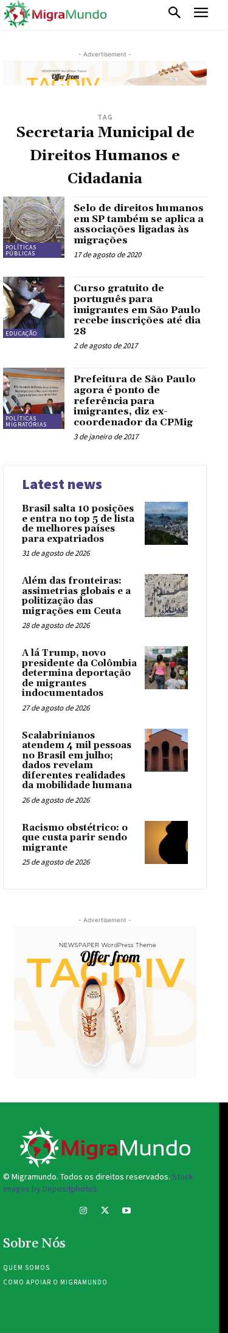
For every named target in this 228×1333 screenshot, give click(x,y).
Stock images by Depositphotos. (98, 1182)
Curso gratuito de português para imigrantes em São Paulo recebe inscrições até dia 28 (137, 309)
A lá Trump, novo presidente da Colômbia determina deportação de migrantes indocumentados (79, 673)
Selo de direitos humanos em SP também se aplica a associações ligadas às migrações (139, 224)
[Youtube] (126, 1212)
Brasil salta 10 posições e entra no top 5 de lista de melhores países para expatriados (78, 524)
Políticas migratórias (26, 421)
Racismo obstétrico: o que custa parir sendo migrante (75, 838)
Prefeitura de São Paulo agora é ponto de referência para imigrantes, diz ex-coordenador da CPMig (135, 400)
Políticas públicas (20, 250)
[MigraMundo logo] (54, 14)
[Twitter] (104, 1212)
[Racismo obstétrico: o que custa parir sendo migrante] (166, 842)
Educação (21, 333)
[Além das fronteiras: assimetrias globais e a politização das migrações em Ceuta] (166, 595)
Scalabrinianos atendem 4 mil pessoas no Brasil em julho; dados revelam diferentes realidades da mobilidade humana (77, 761)
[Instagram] (83, 1212)
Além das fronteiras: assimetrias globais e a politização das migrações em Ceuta (76, 596)
